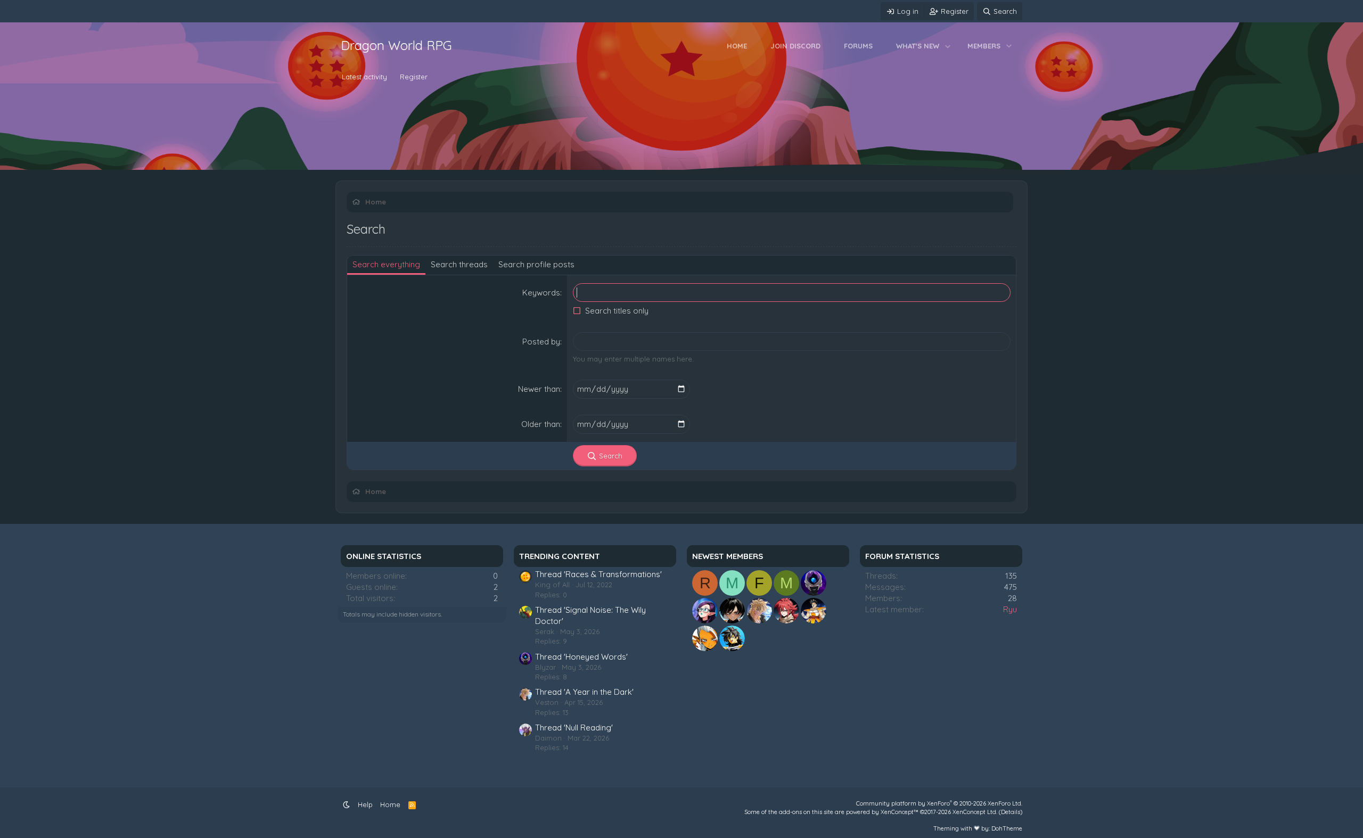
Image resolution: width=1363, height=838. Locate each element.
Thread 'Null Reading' (574, 727)
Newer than (539, 389)
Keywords (541, 292)
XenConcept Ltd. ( (977, 812)
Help (365, 804)
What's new (917, 46)
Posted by (541, 341)
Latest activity (364, 76)
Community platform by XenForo (939, 803)
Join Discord (795, 46)
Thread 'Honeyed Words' (581, 657)
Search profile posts (536, 264)
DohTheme (1006, 828)
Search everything (386, 264)
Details (1010, 812)
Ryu (1010, 609)
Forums (858, 46)
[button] (948, 46)
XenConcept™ (899, 812)
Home (737, 46)
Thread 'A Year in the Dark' (584, 692)
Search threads (459, 264)
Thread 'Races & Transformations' (598, 574)
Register (414, 76)
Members (983, 46)
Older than (540, 424)
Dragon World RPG (396, 45)
